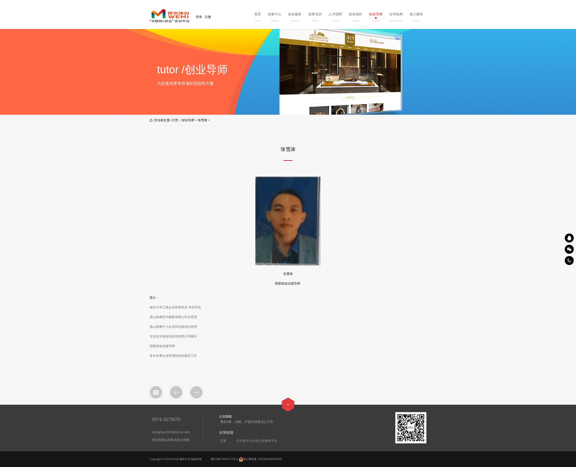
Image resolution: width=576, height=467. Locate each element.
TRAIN (315, 21)
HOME (258, 21)
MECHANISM (396, 21)
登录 (199, 17)
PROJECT (355, 21)
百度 (223, 440)
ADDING (416, 21)
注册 (208, 17)
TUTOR (375, 21)
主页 (175, 120)
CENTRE (274, 21)
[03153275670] (569, 260)
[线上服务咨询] (569, 238)
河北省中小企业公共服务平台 (256, 440)
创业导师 (188, 120)
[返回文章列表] (156, 392)
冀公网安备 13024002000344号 (262, 459)
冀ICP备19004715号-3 (224, 459)
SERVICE (295, 21)
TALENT (335, 21)
